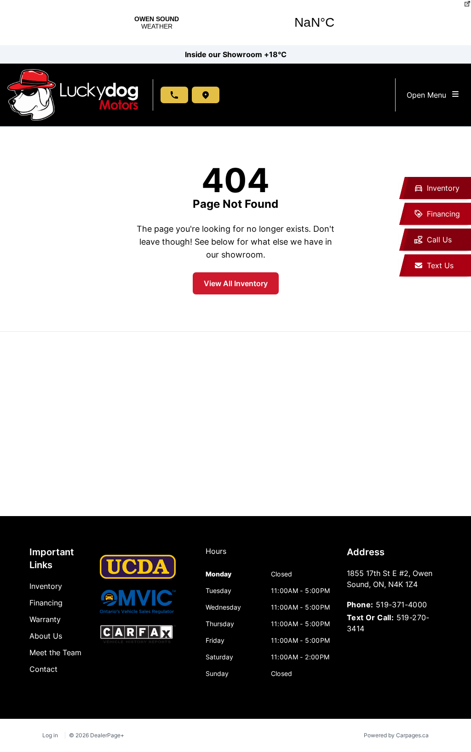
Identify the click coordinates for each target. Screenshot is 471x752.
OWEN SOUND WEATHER (235, 22)
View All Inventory (236, 283)
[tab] (216, 556)
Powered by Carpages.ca (396, 735)
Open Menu (429, 95)
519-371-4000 (401, 604)
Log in (50, 735)
